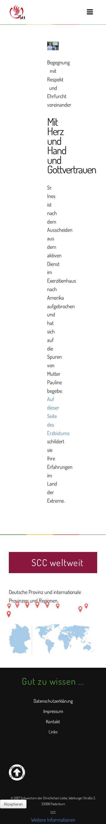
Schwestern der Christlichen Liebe (17, 12)
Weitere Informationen (53, 819)
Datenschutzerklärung (53, 701)
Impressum (53, 711)
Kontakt (53, 721)
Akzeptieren (13, 803)
